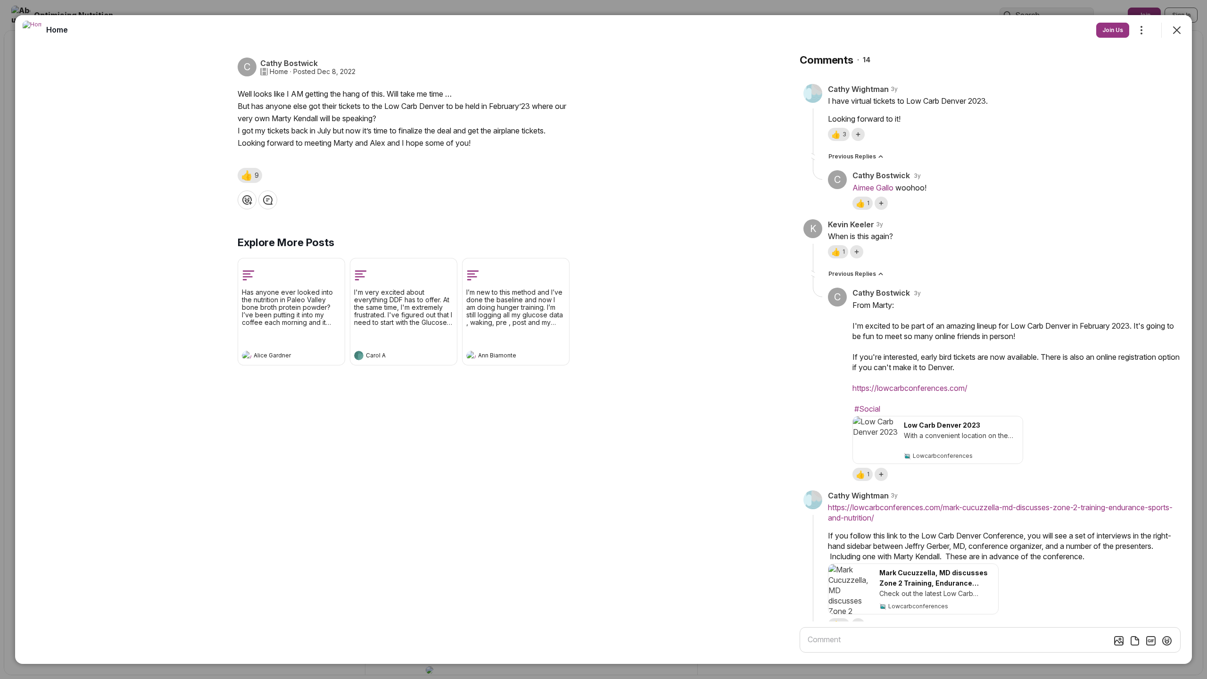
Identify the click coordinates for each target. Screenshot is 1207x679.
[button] (250, 175)
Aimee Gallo (872, 187)
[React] (247, 200)
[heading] (282, 356)
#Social (867, 409)
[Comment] (267, 199)
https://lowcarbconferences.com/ (909, 388)
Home (279, 71)
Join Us (1112, 29)
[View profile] (246, 355)
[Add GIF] (1150, 640)
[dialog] (603, 339)
